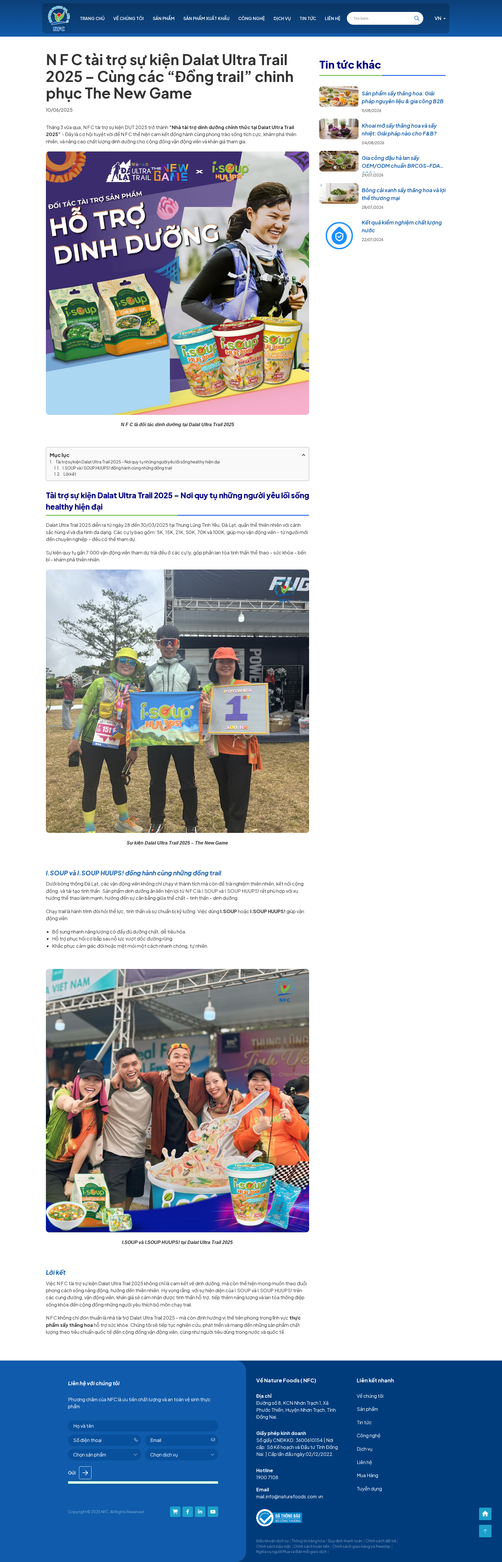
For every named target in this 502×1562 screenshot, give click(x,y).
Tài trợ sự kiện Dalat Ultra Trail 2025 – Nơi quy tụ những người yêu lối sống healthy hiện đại (137, 461)
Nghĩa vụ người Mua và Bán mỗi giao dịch (291, 1551)
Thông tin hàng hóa (308, 1540)
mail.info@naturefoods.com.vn (289, 1496)
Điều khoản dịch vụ (272, 1540)
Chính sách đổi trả (380, 1540)
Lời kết (70, 473)
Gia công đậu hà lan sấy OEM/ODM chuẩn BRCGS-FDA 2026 (401, 165)
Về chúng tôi (128, 18)
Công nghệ (251, 18)
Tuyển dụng (369, 1489)
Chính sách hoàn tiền (311, 1546)
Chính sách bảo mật (273, 1546)
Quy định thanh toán (345, 1540)
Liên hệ (332, 18)
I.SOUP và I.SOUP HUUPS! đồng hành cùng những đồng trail (117, 467)
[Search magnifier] (417, 18)
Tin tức (308, 18)
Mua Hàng (367, 1475)
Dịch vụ (282, 18)
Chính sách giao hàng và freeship (361, 1546)
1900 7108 (267, 1477)
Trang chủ (92, 18)
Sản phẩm (164, 18)
